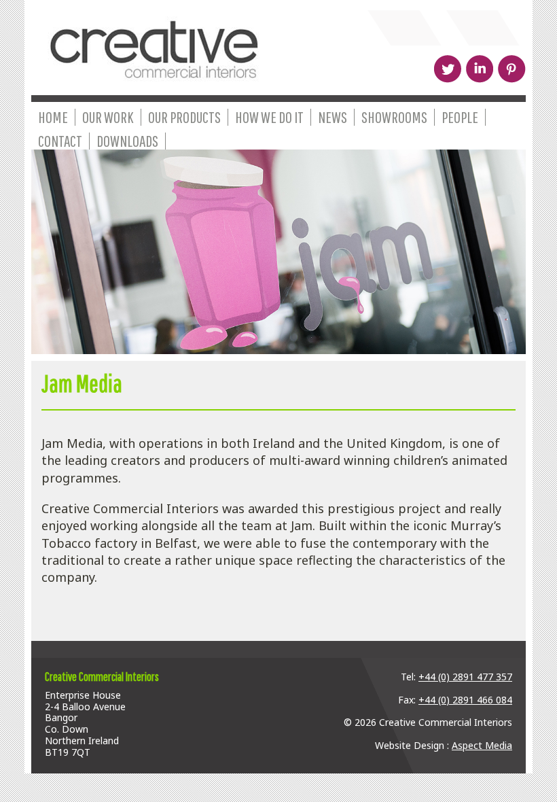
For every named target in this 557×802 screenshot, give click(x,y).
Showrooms (394, 117)
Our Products (184, 117)
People (460, 117)
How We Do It (269, 117)
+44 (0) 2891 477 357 (465, 676)
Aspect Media (482, 745)
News (332, 117)
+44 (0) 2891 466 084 (465, 699)
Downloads (127, 141)
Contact (60, 141)
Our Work (108, 117)
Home (53, 117)
